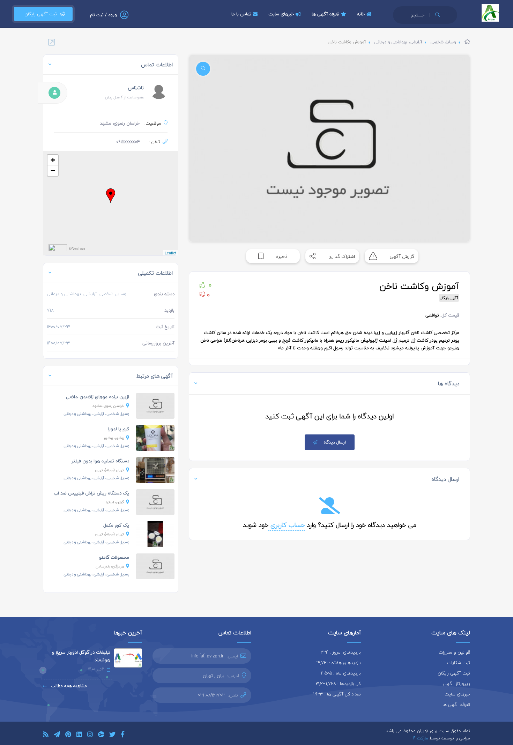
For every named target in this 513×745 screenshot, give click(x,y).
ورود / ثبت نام (103, 14)
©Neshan (77, 248)
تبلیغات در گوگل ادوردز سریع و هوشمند (81, 656)
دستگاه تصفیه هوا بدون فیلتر (100, 461)
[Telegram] (57, 735)
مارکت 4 (421, 738)
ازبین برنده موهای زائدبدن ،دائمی (97, 397)
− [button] (53, 170)
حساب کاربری (286, 525)
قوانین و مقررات (454, 652)
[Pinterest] (68, 735)
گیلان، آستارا (115, 502)
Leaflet (170, 252)
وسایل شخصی (443, 42)
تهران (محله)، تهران (109, 470)
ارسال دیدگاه (335, 442)
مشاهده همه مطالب (68, 686)
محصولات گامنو (114, 557)
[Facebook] (123, 735)
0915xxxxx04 (128, 142)
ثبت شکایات (458, 662)
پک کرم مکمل (116, 525)
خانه (361, 14)
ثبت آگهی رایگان (39, 14)
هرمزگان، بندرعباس (110, 566)
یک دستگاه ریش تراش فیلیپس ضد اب (91, 493)
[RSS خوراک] (46, 735)
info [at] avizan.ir (207, 656)
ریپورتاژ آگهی (456, 683)
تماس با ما (241, 14)
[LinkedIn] (79, 735)
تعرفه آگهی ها (325, 14)
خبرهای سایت (281, 14)
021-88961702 (211, 695)
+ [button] (53, 160)
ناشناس (136, 87)
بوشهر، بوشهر (114, 438)
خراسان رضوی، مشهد (108, 406)
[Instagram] (90, 735)
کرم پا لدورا (118, 429)
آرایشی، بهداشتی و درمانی (398, 42)
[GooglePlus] (101, 735)
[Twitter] (112, 735)
